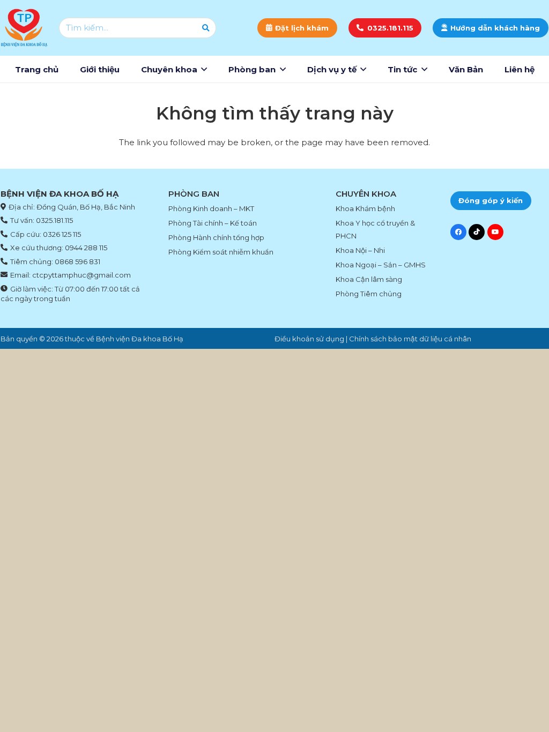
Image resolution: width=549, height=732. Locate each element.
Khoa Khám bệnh (365, 208)
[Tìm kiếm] (206, 28)
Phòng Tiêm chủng (369, 293)
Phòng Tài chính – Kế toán (212, 223)
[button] (204, 69)
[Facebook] (458, 232)
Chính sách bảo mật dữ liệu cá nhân (410, 338)
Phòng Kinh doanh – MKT (211, 208)
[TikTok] (477, 232)
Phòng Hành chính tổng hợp (216, 237)
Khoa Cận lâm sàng (369, 279)
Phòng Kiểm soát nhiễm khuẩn (220, 252)
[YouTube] (495, 232)
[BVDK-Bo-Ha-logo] (24, 28)
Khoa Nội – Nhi (360, 250)
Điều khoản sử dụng (309, 338)
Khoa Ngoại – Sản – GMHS (381, 264)
